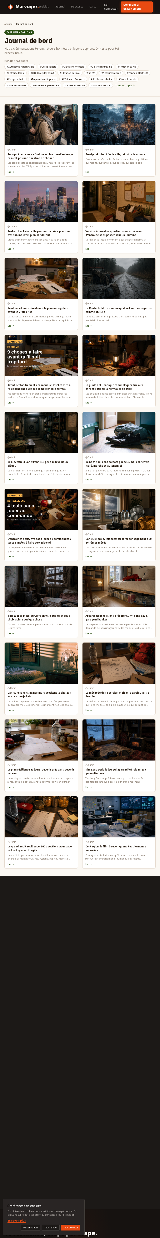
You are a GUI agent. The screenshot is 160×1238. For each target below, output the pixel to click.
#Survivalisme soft (101, 85)
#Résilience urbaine (101, 79)
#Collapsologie (48, 66)
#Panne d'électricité (137, 72)
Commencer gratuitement (132, 7)
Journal (60, 6)
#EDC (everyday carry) (42, 72)
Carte (92, 6)
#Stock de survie (127, 79)
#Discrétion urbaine (101, 66)
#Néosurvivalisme (111, 72)
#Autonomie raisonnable (20, 66)
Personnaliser (30, 1227)
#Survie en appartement (45, 85)
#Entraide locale (15, 72)
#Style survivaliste (16, 85)
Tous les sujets (123, 85)
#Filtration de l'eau (70, 72)
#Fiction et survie (127, 66)
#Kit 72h (90, 72)
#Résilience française (73, 79)
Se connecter (111, 7)
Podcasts (77, 6)
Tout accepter (70, 1227)
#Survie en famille (75, 85)
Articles (44, 6)
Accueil (8, 24)
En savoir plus (17, 1220)
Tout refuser (50, 1227)
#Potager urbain (15, 79)
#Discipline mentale (73, 66)
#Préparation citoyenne (43, 79)
